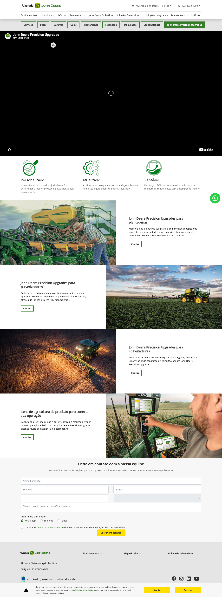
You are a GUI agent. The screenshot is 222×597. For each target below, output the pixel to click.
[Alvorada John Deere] (41, 6)
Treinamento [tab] (91, 24)
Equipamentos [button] (29, 15)
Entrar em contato (111, 532)
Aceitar (157, 590)
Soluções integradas (156, 15)
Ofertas (62, 15)
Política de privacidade (180, 553)
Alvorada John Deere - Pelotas (152, 5)
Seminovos (48, 15)
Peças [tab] (43, 24)
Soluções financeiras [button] (128, 15)
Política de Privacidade (50, 527)
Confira (135, 244)
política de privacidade (83, 590)
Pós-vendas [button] (76, 15)
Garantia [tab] (58, 24)
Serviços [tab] (28, 24)
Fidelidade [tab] (111, 24)
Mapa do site (131, 553)
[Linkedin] (190, 578)
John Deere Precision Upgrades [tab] (184, 24)
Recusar (188, 590)
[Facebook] (175, 578)
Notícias (195, 15)
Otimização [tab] (130, 24)
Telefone (48, 520)
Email (64, 520)
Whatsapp (30, 520)
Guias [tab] (73, 24)
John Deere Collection (101, 15)
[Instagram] (183, 578)
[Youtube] (197, 578)
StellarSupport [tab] (152, 24)
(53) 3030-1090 (189, 5)
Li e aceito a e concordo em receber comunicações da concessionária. (75, 527)
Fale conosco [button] (178, 15)
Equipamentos (91, 553)
